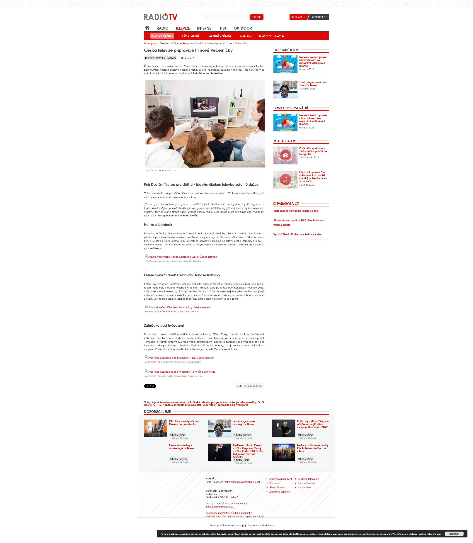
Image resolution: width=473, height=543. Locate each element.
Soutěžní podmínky (241, 513)
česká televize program (207, 402)
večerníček (209, 404)
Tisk (223, 28)
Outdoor (243, 28)
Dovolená (274, 483)
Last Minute (304, 487)
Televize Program (182, 43)
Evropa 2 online (306, 483)
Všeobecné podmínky (217, 513)
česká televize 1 (181, 402)
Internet (205, 28)
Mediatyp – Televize (271, 36)
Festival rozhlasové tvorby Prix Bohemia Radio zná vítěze (313, 448)
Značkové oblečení (279, 491)
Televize (183, 28)
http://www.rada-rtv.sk (280, 479)
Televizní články (162, 36)
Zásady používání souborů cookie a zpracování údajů (235, 516)
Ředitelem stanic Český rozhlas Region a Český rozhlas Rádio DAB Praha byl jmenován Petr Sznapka (248, 451)
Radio (163, 28)
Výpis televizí (190, 36)
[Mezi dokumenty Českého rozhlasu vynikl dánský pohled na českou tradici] (285, 179)
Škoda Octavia (277, 487)
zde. (439, 533)
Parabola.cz (288, 203)
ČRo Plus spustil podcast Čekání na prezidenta (183, 422)
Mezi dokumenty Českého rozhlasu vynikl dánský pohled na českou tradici (313, 176)
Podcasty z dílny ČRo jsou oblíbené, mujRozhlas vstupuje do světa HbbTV (313, 424)
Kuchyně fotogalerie (308, 479)
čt (259, 402)
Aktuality (174, 435)
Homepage (150, 43)
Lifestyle (245, 36)
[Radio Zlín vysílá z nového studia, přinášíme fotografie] (285, 155)
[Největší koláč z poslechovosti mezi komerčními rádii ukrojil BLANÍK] (285, 64)
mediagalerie (193, 404)
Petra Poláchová (179, 438)
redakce (258, 385)
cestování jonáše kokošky (239, 402)
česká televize (161, 402)
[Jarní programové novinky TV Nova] (285, 89)
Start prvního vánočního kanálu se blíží (296, 210)
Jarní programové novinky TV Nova (312, 83)
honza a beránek (173, 404)
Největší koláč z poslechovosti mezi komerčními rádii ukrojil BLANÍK (313, 61)
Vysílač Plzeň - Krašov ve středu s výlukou (297, 234)
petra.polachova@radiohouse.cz (242, 482)
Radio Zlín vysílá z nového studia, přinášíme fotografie (313, 151)
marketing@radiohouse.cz (219, 506)
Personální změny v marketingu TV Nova (181, 446)
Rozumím (454, 533)
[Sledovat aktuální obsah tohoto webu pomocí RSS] (275, 203)
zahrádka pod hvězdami (233, 404)
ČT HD (157, 404)
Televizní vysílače (219, 36)
